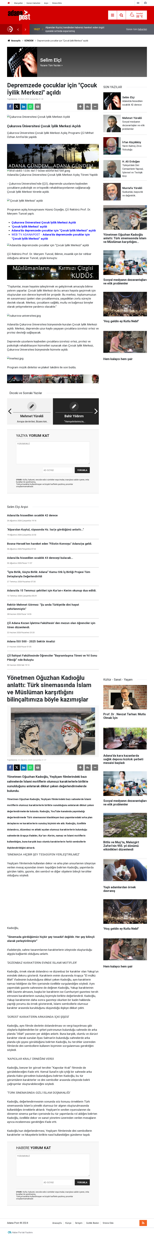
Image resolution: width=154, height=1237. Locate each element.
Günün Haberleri (33, 3)
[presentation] (18, 29)
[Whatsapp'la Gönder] (30, 107)
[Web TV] (138, 3)
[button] (80, 107)
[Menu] (112, 15)
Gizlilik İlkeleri (92, 1223)
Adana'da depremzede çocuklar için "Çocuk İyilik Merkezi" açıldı (54, 230)
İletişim (78, 1223)
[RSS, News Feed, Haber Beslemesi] (143, 1223)
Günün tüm (136, 29)
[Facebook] (10, 107)
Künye (68, 1223)
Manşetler (18, 3)
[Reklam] (29, 901)
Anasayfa (15, 40)
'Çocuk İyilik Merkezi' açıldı (29, 226)
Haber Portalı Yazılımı (22, 1232)
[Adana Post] (22, 14)
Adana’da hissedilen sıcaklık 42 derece (65, 29)
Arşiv (46, 3)
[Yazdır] (38, 107)
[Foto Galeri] (145, 3)
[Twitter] (17, 107)
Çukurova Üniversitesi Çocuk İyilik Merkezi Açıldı (44, 222)
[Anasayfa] (8, 3)
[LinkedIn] (24, 107)
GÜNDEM (28, 40)
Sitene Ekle (57, 3)
